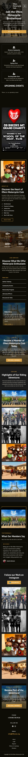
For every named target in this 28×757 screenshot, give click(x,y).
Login (14, 741)
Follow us (15, 582)
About (14, 739)
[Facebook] (12, 726)
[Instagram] (15, 726)
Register (14, 743)
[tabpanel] (14, 314)
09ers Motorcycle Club (17, 6)
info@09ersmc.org (14, 734)
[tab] (14, 277)
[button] (14, 31)
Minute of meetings (14, 746)
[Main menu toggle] (24, 6)
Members (14, 748)
